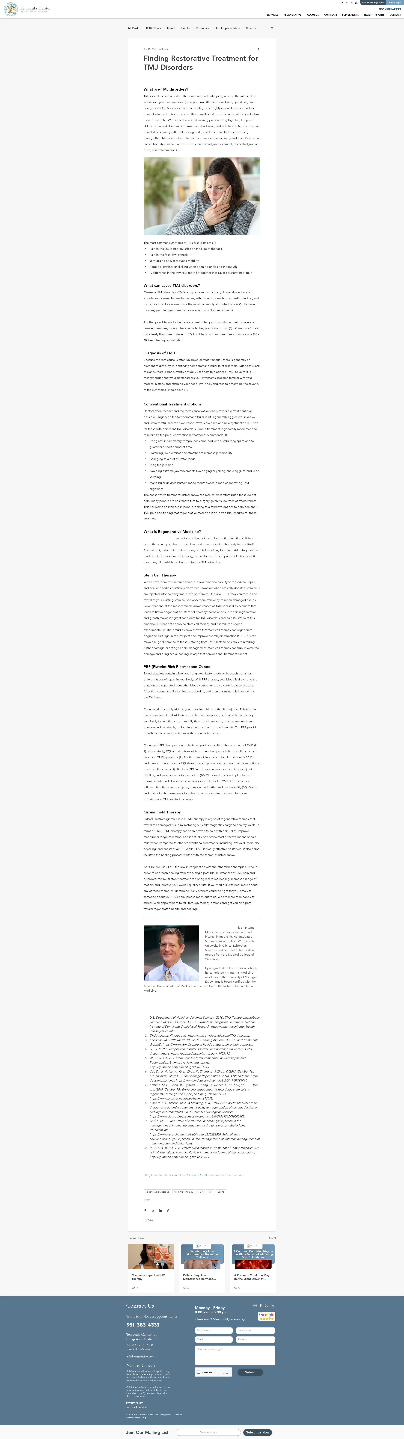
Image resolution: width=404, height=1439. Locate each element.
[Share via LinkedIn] (160, 1210)
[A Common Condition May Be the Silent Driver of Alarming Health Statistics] (253, 1256)
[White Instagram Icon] (255, 1305)
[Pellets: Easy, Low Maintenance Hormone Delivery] (202, 1256)
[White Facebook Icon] (261, 1305)
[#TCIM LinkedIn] (356, 2)
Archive (148, 1199)
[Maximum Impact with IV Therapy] (151, 1256)
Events (185, 28)
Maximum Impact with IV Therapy (148, 1277)
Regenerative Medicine (157, 1191)
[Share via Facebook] (145, 1210)
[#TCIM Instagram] (342, 2)
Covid (171, 28)
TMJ (200, 1191)
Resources (202, 28)
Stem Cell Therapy (183, 1191)
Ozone (221, 1191)
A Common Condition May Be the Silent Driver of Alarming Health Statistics (251, 1277)
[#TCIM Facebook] (346, 2)
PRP (210, 1191)
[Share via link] (168, 1210)
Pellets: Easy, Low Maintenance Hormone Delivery (198, 1277)
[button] (293, 14)
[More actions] (258, 49)
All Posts (133, 28)
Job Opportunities (227, 28)
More (249, 28)
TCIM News (153, 28)
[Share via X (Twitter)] (152, 1210)
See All (272, 1237)
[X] (351, 2)
